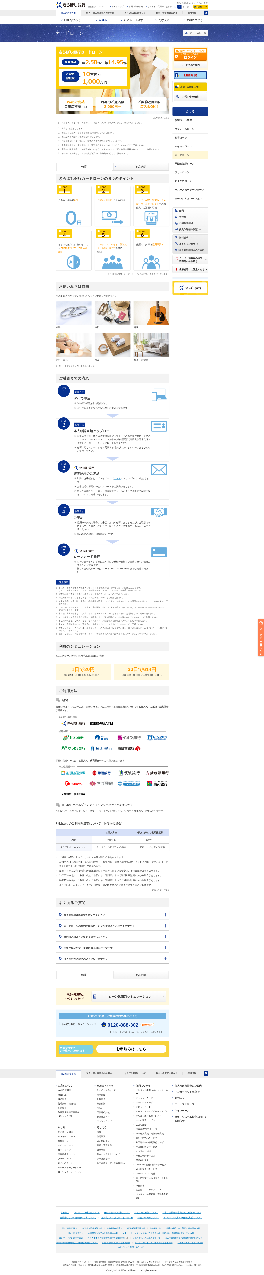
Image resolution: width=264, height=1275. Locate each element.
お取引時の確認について (146, 1212)
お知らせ (180, 1098)
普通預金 (62, 1099)
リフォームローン (184, 129)
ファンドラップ (104, 1121)
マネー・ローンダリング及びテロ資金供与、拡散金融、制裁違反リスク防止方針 (158, 1233)
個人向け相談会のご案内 (188, 1085)
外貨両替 (140, 1185)
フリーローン (182, 172)
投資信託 (101, 1103)
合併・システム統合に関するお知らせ (191, 1118)
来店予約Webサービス (146, 1138)
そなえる (102, 1127)
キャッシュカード (144, 1098)
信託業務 (101, 1136)
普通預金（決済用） (67, 1103)
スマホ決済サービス (145, 1120)
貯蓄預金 (62, 1108)
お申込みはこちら (131, 1049)
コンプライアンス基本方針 (71, 1238)
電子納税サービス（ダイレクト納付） (152, 1179)
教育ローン (181, 137)
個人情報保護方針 (70, 1228)
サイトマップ (118, 6)
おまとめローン (183, 181)
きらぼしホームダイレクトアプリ (152, 1111)
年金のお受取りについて (108, 1154)
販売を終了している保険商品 (111, 1163)
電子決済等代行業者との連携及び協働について (77, 1242)
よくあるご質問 (155, 6)
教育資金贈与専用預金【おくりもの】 (68, 1114)
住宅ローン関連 (183, 120)
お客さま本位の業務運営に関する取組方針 (106, 1238)
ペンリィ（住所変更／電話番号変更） (152, 1196)
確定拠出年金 (103, 1141)
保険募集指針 (103, 1158)
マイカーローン (183, 146)
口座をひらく (65, 1085)
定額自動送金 (142, 1160)
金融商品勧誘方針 (115, 1228)
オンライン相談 (143, 1151)
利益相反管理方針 (76, 1233)
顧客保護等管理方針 (136, 1228)
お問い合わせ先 (136, 6)
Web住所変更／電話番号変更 (150, 1133)
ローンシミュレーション (188, 198)
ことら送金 (141, 1124)
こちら (117, 478)
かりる (190, 111)
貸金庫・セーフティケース (148, 1190)
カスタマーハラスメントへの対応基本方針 (153, 1242)
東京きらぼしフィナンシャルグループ (191, 3)
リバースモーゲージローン (189, 189)
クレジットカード (144, 1102)
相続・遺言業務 (104, 1145)
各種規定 (65, 1212)
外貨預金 (101, 1099)
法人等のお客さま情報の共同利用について (184, 1238)
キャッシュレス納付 (145, 1173)
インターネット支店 (186, 1092)
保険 (99, 1132)
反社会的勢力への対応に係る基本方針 (183, 1228)
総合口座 (62, 1094)
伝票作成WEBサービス (147, 1129)
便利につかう (143, 1085)
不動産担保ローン (184, 163)
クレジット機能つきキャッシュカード (152, 1092)
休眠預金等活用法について (117, 1212)
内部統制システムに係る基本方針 (103, 1233)
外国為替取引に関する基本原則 (116, 1242)
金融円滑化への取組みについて (146, 1238)
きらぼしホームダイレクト (148, 1116)
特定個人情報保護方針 (92, 1228)
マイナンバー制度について (87, 1212)
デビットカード (143, 1107)
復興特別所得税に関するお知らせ (117, 1217)
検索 (206, 13)
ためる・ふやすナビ (106, 1090)
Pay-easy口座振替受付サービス (151, 1164)
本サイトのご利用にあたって (131, 1247)
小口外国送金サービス (146, 1147)
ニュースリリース (184, 1104)
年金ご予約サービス (145, 1156)
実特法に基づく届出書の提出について (78, 1217)
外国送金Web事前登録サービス (151, 1142)
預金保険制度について (148, 1217)
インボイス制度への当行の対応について (182, 1217)
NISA (99, 1108)
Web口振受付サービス (146, 1169)
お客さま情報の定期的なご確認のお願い (182, 1212)
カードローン (182, 155)
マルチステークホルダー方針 (190, 1242)
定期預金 (101, 1094)
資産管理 (101, 1150)
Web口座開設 (64, 1090)
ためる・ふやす (105, 1085)
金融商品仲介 (103, 1117)
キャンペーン (182, 1110)
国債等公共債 (103, 1112)
